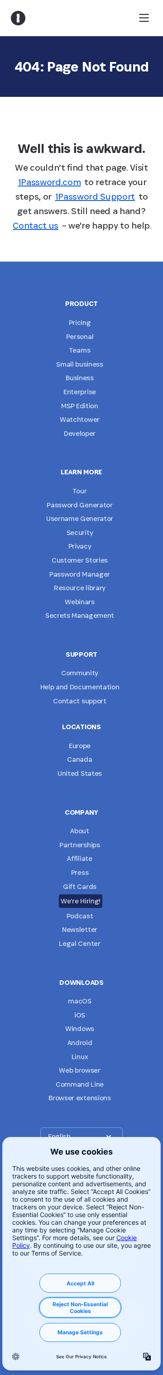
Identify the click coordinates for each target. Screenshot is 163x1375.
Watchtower (80, 419)
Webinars (79, 601)
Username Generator (79, 518)
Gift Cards (79, 886)
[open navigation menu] (144, 18)
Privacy (79, 546)
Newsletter (79, 929)
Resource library (79, 587)
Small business (79, 364)
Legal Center (79, 943)
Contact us (35, 225)
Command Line (80, 1084)
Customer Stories (80, 560)
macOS (79, 1001)
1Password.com (49, 182)
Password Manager (79, 574)
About (79, 831)
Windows (79, 1028)
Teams (79, 350)
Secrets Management (79, 615)
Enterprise (79, 391)
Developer (80, 433)
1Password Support (95, 196)
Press (79, 872)
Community (79, 673)
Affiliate (79, 858)
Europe (80, 745)
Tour (80, 491)
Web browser (79, 1070)
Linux (80, 1056)
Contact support (79, 701)
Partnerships (79, 845)
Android (79, 1042)
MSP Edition (79, 406)
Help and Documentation (80, 687)
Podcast (80, 916)
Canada (79, 759)
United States (80, 773)
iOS (79, 1015)
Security (80, 532)
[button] (81, 1136)
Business (79, 377)
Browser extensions (79, 1098)
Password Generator (79, 505)
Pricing (80, 322)
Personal (79, 336)
